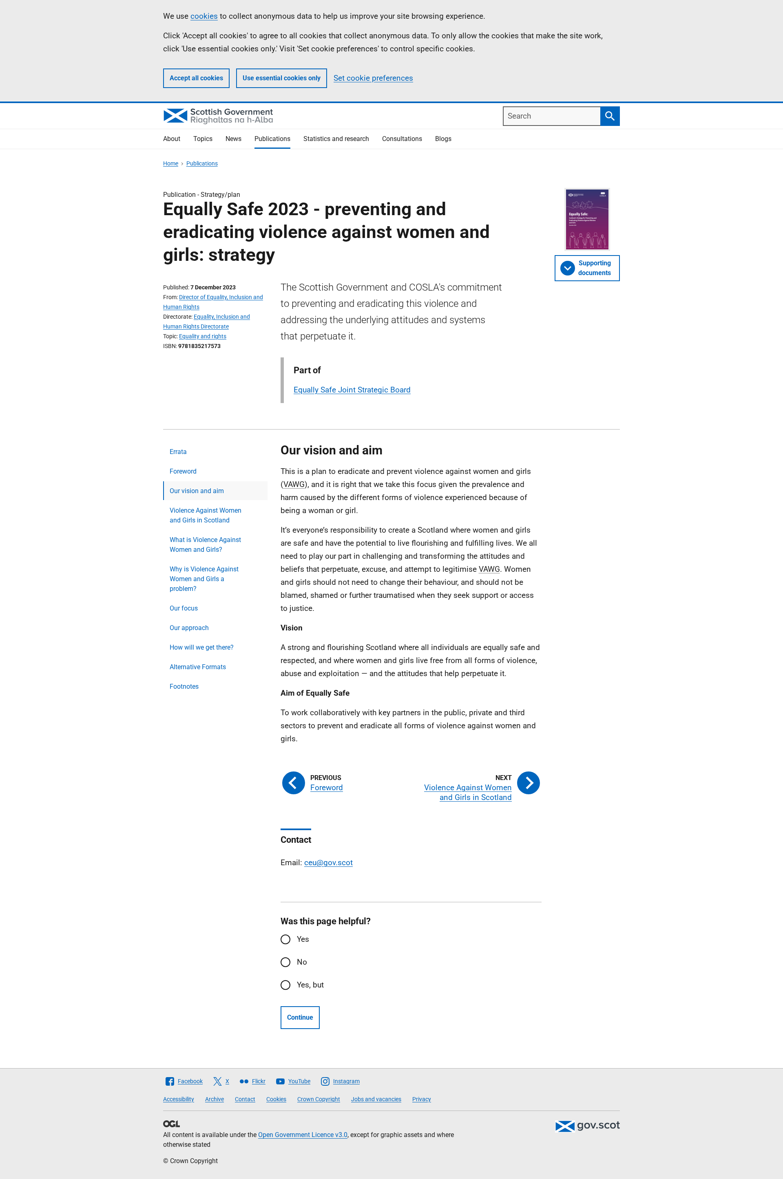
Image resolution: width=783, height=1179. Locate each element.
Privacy (421, 1099)
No (302, 962)
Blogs (443, 139)
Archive (214, 1099)
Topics (202, 139)
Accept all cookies (196, 78)
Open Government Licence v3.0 (302, 1135)
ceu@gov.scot (328, 862)
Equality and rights (202, 336)
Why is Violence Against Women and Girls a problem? (204, 579)
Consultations (402, 139)
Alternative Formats (198, 667)
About (171, 139)
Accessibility (178, 1099)
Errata (178, 452)
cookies (204, 16)
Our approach (189, 628)
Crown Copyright (318, 1099)
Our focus (184, 608)
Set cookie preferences (373, 78)
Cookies (276, 1099)
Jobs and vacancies (376, 1099)
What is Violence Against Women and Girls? (205, 544)
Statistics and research (336, 139)
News (233, 139)
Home (170, 163)
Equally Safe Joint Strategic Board (352, 389)
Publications (272, 139)
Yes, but (310, 984)
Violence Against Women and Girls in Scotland (205, 515)
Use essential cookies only (282, 78)
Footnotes (184, 686)
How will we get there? (202, 647)
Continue (300, 1017)
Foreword (183, 471)
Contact (245, 1099)
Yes (303, 939)
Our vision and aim (197, 491)
